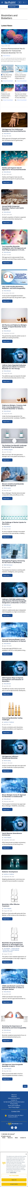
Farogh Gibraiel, (15, 948)
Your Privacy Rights (14, 1107)
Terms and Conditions (14, 1105)
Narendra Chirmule (7, 951)
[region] (14, 1169)
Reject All (14, 1180)
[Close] (26, 1154)
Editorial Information (14, 1098)
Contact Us (14, 1100)
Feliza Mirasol (7, 133)
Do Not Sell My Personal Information (14, 1102)
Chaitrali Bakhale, (14, 950)
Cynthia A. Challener (9, 722)
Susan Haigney (7, 837)
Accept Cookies (14, 1184)
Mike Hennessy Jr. (8, 565)
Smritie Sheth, (6, 950)
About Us (14, 1095)
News (16, 1137)
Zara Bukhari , (7, 948)
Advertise (14, 1096)
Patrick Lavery (7, 488)
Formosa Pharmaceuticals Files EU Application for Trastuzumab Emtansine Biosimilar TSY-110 (13, 51)
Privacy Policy (14, 1104)
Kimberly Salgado (8, 449)
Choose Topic (12, 6)
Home (3, 1137)
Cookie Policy (13, 1172)
